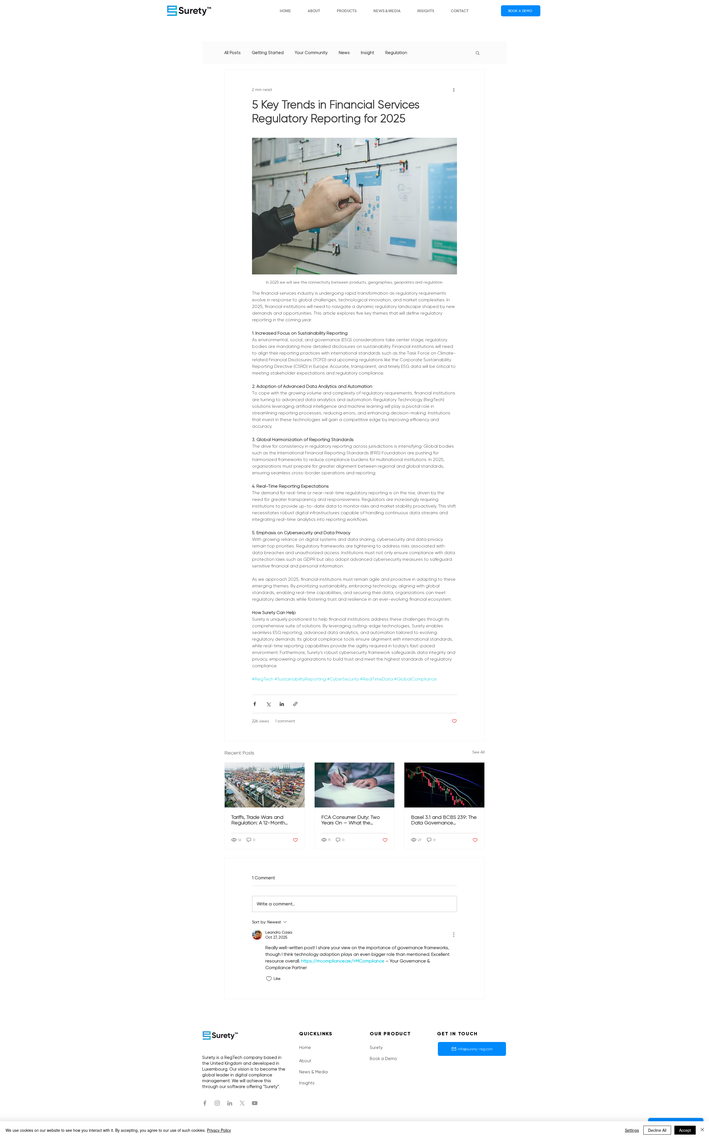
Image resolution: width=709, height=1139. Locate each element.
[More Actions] (453, 934)
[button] (347, 11)
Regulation (396, 52)
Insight (367, 52)
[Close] (702, 1130)
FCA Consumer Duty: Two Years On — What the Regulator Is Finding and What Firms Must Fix (350, 819)
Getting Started (268, 52)
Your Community (311, 52)
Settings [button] (632, 1130)
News (344, 52)
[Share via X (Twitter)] (268, 704)
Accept (685, 1130)
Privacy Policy (219, 1130)
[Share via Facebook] (254, 704)
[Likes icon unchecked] (269, 978)
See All (478, 752)
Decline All (657, 1130)
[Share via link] (295, 704)
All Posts (232, 52)
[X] (242, 1103)
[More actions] (453, 89)
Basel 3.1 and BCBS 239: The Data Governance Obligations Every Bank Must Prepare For (444, 819)
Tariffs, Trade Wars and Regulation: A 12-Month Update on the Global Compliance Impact (258, 819)
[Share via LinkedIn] (281, 704)
